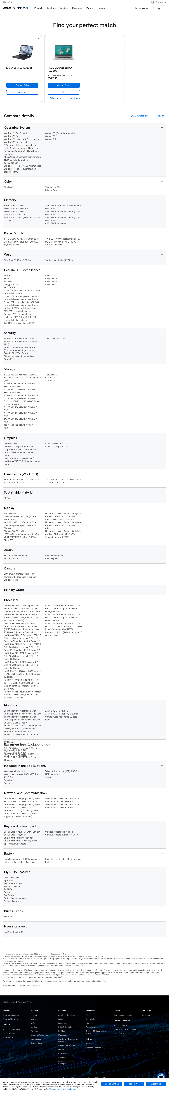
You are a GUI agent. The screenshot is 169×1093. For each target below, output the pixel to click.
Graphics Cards (36, 1043)
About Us (7, 2)
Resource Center (92, 1027)
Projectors (34, 1031)
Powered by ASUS (120, 1033)
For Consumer (142, 8)
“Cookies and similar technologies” (62, 1089)
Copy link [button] (160, 116)
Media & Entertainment (66, 1045)
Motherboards (36, 1039)
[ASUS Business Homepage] (15, 8)
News (88, 1023)
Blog (87, 1015)
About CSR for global (10, 1019)
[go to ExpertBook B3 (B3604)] (22, 52)
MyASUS (89, 1044)
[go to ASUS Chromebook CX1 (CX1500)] (64, 52)
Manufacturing (63, 1035)
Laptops (34, 1015)
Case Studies (91, 1019)
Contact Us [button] (160, 2)
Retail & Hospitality (65, 1027)
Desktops (34, 1019)
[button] (152, 8)
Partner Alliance (9, 1033)
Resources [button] (77, 8)
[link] (22, 92)
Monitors (34, 1027)
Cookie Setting (112, 1084)
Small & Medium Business (68, 1015)
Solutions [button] (51, 8)
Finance (61, 1049)
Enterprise (62, 1019)
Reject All (134, 1084)
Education (62, 1023)
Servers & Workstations (39, 1035)
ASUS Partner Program (11, 1029)
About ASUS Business (11, 1015)
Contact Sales (147, 1015)
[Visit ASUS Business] (10, 1002)
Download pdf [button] (141, 116)
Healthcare (62, 1031)
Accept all (156, 1084)
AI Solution (62, 1057)
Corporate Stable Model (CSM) (125, 1029)
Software (90, 1039)
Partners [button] (90, 8)
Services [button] (64, 8)
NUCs (33, 1023)
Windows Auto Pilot (93, 1048)
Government (62, 1053)
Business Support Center (123, 1015)
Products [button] (38, 8)
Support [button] (102, 8)
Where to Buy (8, 1037)
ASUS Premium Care (121, 1025)
